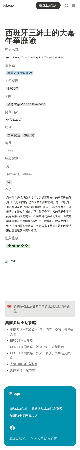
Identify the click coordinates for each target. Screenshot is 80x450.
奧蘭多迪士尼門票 (22, 370)
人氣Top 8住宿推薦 (23, 364)
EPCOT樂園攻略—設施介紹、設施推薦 (37, 347)
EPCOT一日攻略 (21, 340)
